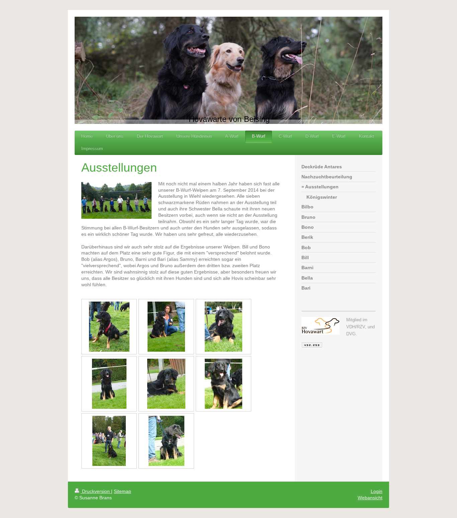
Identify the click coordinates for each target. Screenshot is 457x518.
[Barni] (166, 441)
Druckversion (96, 491)
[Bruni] (223, 384)
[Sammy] (109, 441)
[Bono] (166, 384)
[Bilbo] (223, 327)
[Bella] (109, 327)
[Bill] (109, 384)
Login (376, 491)
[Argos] (166, 327)
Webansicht (370, 497)
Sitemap (122, 491)
